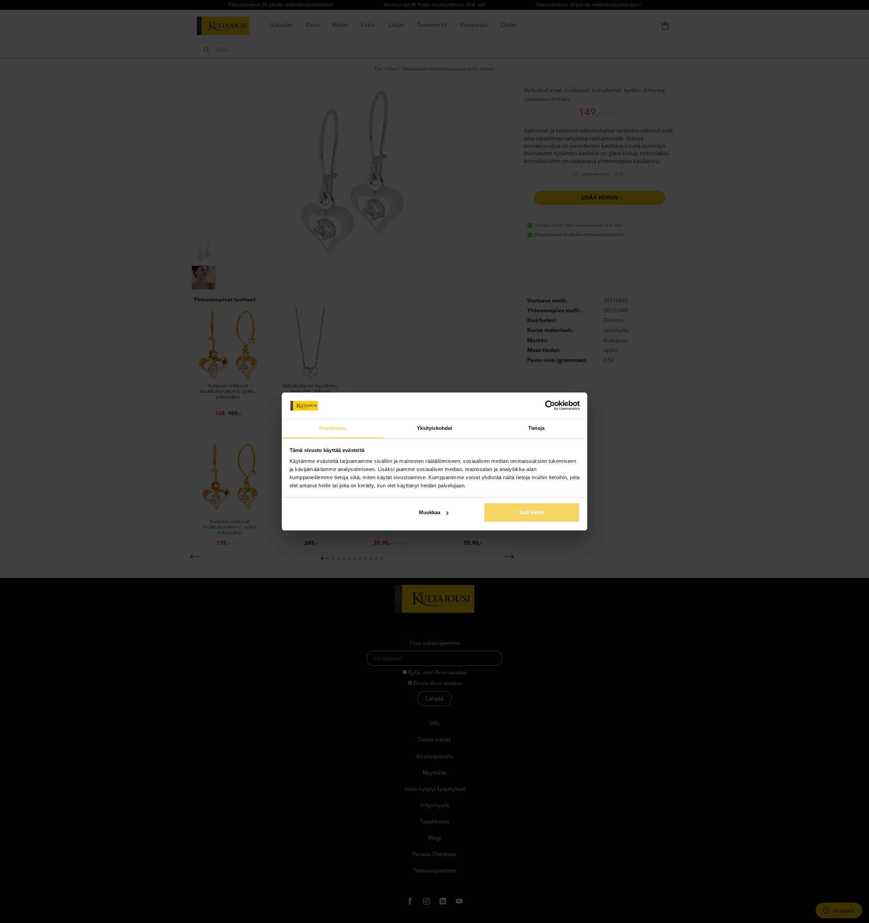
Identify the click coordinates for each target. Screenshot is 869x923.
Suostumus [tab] (333, 428)
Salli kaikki (531, 512)
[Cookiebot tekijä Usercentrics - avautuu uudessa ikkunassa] (550, 405)
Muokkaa (429, 512)
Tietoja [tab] (536, 428)
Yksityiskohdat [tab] (434, 428)
